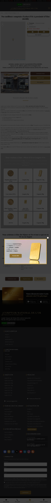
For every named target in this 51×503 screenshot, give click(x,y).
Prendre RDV (15, 255)
